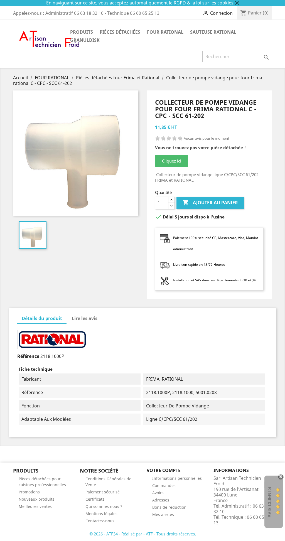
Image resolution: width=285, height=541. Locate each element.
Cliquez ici (171, 161)
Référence (28, 356)
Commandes (164, 485)
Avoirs (158, 492)
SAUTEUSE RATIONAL (213, 32)
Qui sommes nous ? (103, 506)
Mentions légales (101, 513)
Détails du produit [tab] (42, 318)
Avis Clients (269, 502)
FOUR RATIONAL (165, 32)
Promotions (29, 492)
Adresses (160, 500)
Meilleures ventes (35, 506)
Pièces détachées (120, 32)
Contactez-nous (99, 520)
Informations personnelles (177, 478)
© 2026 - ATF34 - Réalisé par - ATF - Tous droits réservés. (142, 534)
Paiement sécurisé (102, 492)
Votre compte (164, 470)
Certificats (94, 499)
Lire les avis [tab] (84, 318)
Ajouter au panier (210, 202)
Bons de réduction (169, 507)
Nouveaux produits (36, 499)
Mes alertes (163, 514)
